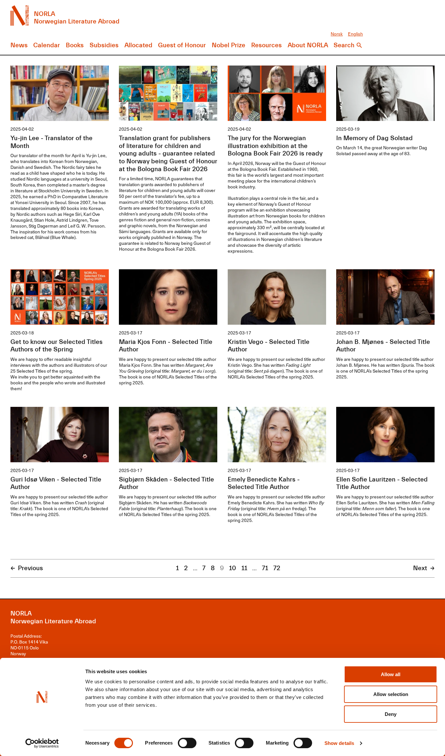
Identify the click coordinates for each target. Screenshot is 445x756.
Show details (339, 743)
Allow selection (390, 694)
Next (420, 568)
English (355, 33)
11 (244, 568)
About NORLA (308, 45)
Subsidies (104, 45)
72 (276, 568)
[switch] (187, 743)
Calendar (46, 45)
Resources (266, 45)
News (19, 45)
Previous (30, 568)
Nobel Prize (228, 45)
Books (75, 45)
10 (232, 568)
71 (265, 568)
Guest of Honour (182, 45)
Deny (390, 714)
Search (344, 45)
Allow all (390, 674)
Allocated (138, 45)
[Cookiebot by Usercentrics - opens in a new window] (42, 743)
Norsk (337, 33)
